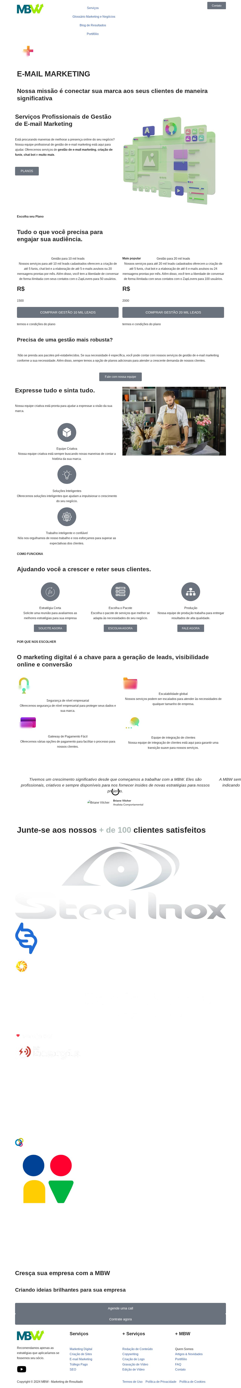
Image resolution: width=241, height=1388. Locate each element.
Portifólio (93, 34)
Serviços (93, 8)
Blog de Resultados (93, 25)
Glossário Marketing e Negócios (93, 16)
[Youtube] (21, 1369)
